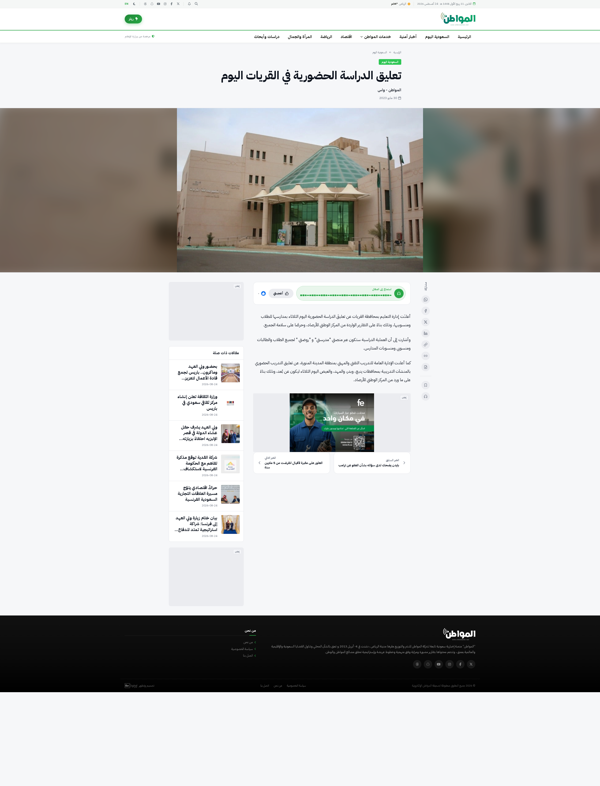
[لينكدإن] (425, 333)
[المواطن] (458, 19)
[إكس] (425, 322)
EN (126, 4)
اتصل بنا (248, 655)
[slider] (345, 295)
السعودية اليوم (437, 37)
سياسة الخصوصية (242, 649)
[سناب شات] (152, 4)
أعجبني (278, 293)
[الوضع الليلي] (134, 4)
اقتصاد (346, 37)
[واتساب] (425, 299)
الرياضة (326, 37)
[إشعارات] (189, 4)
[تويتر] (178, 4)
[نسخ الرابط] (425, 344)
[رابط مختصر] (425, 356)
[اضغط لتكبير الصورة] (300, 190)
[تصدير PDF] (425, 367)
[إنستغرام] (165, 4)
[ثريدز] (145, 4)
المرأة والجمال (300, 37)
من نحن (248, 642)
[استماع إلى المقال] (425, 396)
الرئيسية (464, 37)
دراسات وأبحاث (266, 37)
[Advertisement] (206, 311)
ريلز (131, 18)
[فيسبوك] (172, 4)
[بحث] (196, 4)
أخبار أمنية (408, 37)
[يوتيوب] (158, 4)
